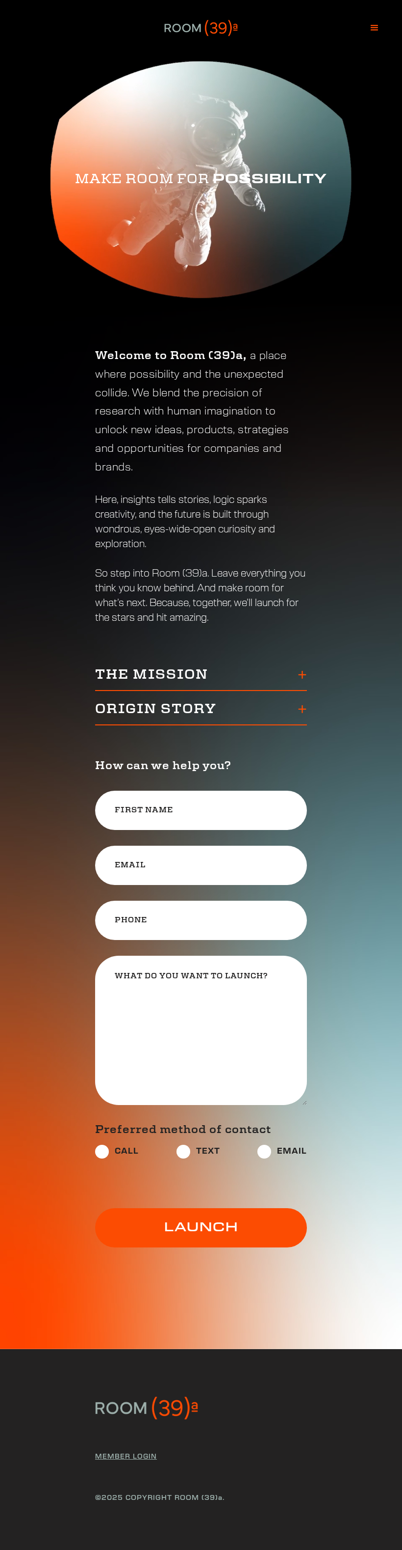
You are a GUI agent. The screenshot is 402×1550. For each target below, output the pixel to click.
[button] (374, 28)
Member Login (126, 1456)
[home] (201, 28)
